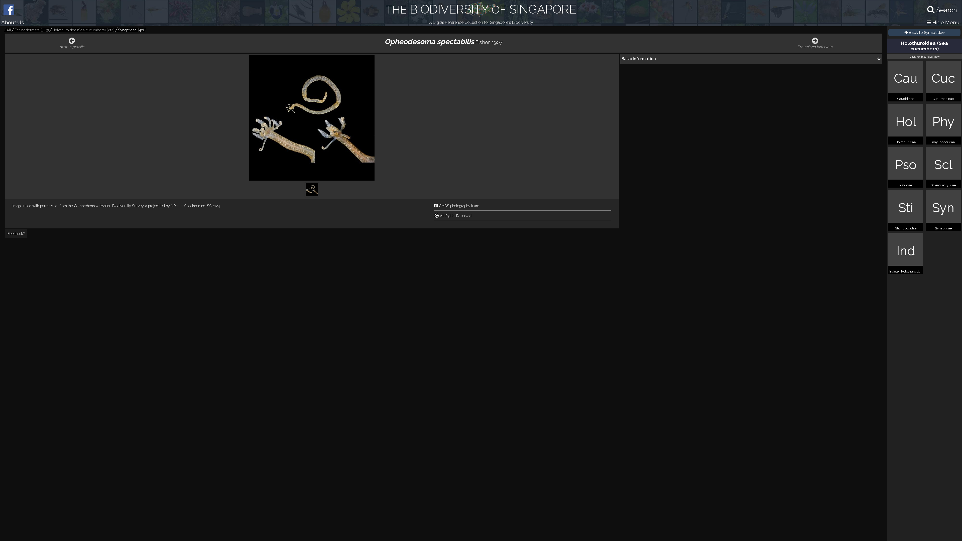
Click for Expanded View (924, 56)
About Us (12, 22)
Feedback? (16, 233)
